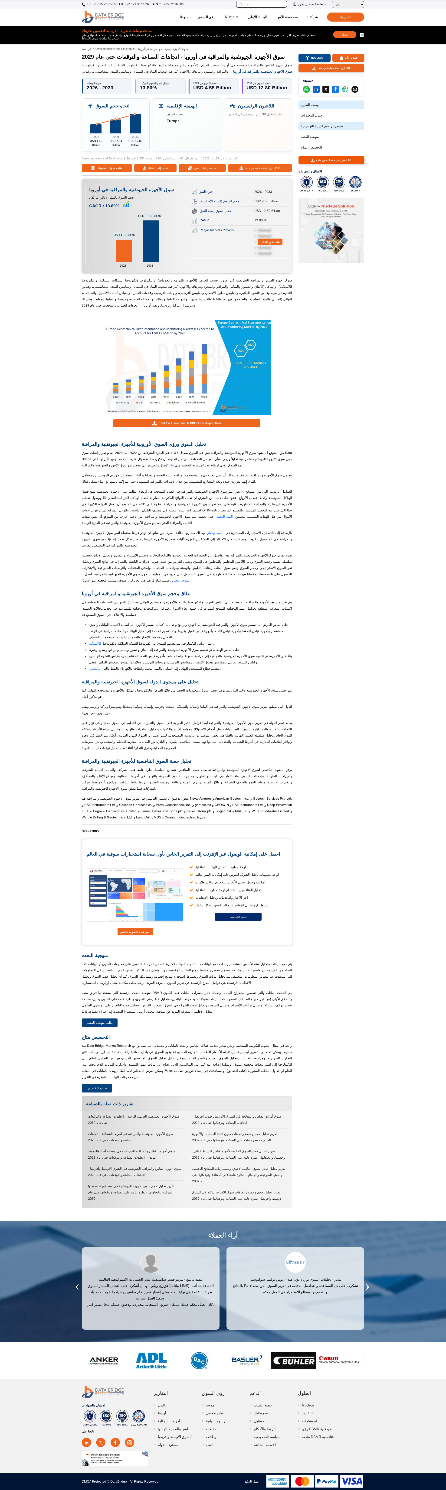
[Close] (299, 680)
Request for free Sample (223, 779)
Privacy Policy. (268, 763)
